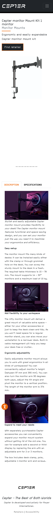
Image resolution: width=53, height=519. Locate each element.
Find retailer (12, 47)
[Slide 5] (22, 165)
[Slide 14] (36, 165)
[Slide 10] (30, 165)
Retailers (19, 512)
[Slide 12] (33, 165)
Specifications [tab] (33, 184)
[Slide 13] (35, 165)
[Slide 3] (19, 165)
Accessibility (32, 512)
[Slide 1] (16, 165)
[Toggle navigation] (47, 6)
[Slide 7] (25, 165)
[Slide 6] (24, 165)
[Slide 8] (27, 165)
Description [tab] (11, 184)
